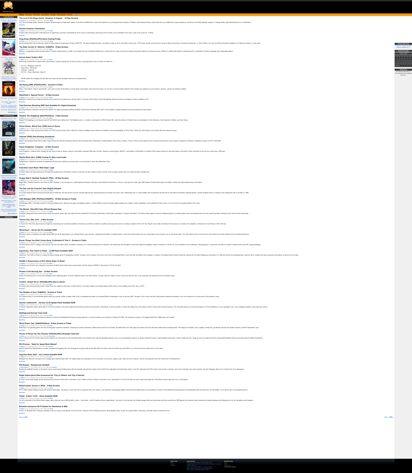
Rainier (23, 20)
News (51, 20)
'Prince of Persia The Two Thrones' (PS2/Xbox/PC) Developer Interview (49, 334)
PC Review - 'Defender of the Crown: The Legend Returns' (8, 106)
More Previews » (12, 213)
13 (405, 60)
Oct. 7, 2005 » (389, 417)
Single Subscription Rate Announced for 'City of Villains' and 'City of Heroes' (52, 375)
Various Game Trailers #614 (30, 57)
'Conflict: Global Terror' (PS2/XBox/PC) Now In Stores (42, 282)
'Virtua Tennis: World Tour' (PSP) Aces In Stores (39, 126)
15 (410, 60)
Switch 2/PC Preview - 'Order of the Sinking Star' (8, 201)
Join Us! (226, 464)
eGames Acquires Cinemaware (32, 28)
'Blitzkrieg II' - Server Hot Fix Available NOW (38, 230)
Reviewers (173, 465)
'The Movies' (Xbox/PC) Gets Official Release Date (40, 209)
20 (405, 62)
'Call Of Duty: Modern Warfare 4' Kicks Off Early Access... (200, 462)
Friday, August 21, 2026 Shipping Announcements (198, 469)
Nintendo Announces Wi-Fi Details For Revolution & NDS (43, 406)
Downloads (61, 15)
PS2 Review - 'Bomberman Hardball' (34, 365)
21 (408, 62)
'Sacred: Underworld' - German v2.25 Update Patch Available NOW (47, 303)
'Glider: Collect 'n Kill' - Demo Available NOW (38, 396)
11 (400, 60)
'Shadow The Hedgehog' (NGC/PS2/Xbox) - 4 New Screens (43, 116)
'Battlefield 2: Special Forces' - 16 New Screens (39, 95)
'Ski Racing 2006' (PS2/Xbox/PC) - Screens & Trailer (41, 85)
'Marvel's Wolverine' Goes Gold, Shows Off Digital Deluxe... (200, 468)
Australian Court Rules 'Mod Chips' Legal (36, 168)
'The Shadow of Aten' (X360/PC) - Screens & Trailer (40, 292)
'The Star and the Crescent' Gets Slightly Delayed (40, 188)
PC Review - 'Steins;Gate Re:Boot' (8, 102)
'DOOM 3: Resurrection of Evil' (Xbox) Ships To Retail (42, 261)
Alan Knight (24, 367)
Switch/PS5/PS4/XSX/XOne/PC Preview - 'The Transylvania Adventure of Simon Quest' (9, 177)
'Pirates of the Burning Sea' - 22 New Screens (38, 271)
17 (398, 62)
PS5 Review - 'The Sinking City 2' (9, 98)
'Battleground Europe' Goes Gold (33, 313)
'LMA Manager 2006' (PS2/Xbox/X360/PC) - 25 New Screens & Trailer (47, 199)
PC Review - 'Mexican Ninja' (8, 39)
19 (403, 62)
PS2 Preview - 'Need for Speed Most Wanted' (38, 344)
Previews (36, 15)
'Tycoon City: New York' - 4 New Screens (36, 219)
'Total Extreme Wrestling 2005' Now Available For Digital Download (47, 105)
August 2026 (403, 53)
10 (398, 60)
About (225, 462)
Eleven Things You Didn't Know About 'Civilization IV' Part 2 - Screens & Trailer (53, 240)
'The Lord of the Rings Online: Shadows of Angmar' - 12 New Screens (48, 18)
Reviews (28, 15)
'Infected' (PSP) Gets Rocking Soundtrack (36, 137)
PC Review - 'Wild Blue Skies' (8, 109)
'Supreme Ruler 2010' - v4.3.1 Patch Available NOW (40, 354)
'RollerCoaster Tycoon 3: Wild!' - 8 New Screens (39, 386)
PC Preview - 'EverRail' (9, 157)
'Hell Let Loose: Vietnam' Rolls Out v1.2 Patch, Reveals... (200, 466)
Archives (172, 464)
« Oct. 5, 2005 (22, 417)
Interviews (45, 15)
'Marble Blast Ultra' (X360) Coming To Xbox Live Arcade (42, 157)
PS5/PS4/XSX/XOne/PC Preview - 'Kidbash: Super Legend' (8, 206)
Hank (22, 346)
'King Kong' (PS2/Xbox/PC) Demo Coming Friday (39, 39)
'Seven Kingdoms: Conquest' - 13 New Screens (39, 147)
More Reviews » (12, 112)
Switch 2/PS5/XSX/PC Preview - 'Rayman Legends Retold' (9, 210)
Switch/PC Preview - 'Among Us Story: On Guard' (8, 197)
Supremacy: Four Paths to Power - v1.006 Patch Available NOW (46, 251)
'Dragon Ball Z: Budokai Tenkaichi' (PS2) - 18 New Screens (44, 178)
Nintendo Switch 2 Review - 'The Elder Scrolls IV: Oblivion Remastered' (8, 78)
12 (403, 60)
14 (408, 60)
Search (69, 15)
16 (395, 62)
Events (53, 15)
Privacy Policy (227, 465)
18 (400, 62)
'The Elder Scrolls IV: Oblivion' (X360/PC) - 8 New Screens (43, 47)
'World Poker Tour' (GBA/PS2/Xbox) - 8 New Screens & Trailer (45, 323)
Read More (22, 25)
